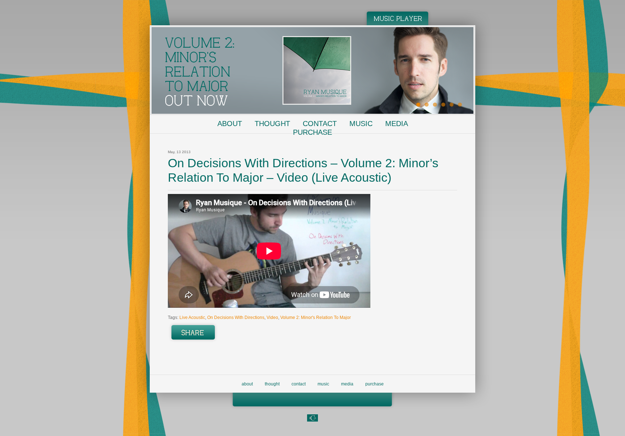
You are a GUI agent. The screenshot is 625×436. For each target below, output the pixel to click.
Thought (272, 124)
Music (361, 124)
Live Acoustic (192, 317)
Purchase (312, 132)
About (229, 124)
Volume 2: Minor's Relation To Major (315, 317)
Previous (142, 68)
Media (396, 124)
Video (272, 317)
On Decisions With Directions (235, 317)
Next (482, 68)
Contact (320, 124)
